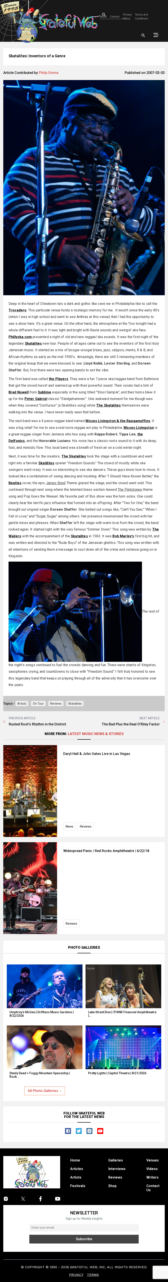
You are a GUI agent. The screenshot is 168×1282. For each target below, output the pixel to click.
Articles (76, 1169)
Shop (112, 1186)
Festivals (77, 1186)
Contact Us (152, 1188)
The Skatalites (73, 456)
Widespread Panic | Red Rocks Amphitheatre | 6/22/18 (106, 851)
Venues (152, 1160)
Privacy (76, 1275)
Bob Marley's (123, 536)
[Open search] (143, 35)
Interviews (117, 1169)
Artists (21, 703)
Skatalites (75, 703)
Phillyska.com (20, 337)
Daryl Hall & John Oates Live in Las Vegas (96, 754)
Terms (93, 1275)
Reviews (56, 703)
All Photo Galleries (43, 1091)
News (69, 826)
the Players (58, 379)
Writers (152, 1177)
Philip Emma (48, 73)
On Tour (38, 703)
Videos (152, 1169)
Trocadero (17, 310)
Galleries (115, 1160)
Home (75, 1160)
